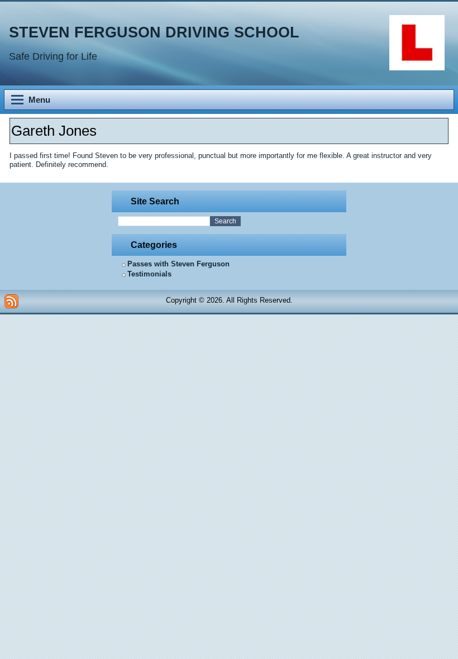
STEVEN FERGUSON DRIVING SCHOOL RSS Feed (11, 301)
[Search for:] (164, 221)
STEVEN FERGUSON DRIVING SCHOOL (154, 32)
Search (225, 221)
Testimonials (149, 274)
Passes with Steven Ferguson (178, 264)
